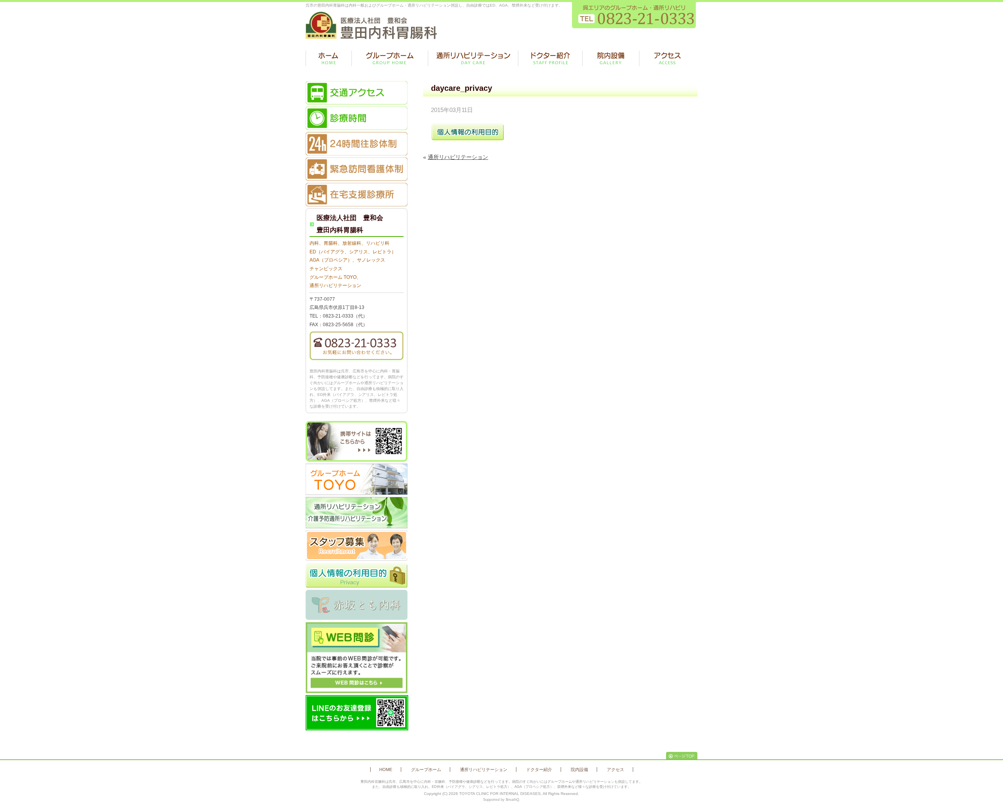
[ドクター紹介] (550, 58)
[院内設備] (610, 58)
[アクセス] (667, 58)
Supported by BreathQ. (501, 800)
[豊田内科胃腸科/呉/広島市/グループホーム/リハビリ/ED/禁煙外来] (371, 25)
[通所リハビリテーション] (473, 58)
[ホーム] (329, 58)
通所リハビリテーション (458, 157)
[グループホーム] (390, 58)
